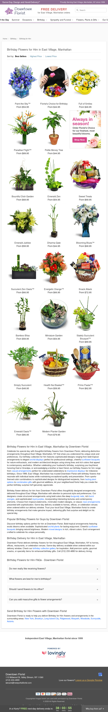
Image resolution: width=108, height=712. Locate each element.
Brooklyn (39, 618)
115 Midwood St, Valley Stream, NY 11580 (24, 677)
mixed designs (55, 529)
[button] (100, 700)
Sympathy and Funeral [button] (61, 19)
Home (5, 38)
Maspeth (75, 618)
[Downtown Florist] (18, 11)
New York (29, 618)
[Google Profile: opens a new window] (100, 674)
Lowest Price (51, 56)
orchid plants (54, 526)
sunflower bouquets (91, 459)
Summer (16, 19)
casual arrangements (21, 470)
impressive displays (76, 470)
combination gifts (24, 481)
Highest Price (36, 56)
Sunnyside (95, 618)
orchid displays (37, 459)
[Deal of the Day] (85, 129)
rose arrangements (91, 501)
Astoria (10, 621)
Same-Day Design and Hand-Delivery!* (21, 2)
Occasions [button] (27, 19)
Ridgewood (65, 618)
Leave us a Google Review (88, 680)
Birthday (13, 38)
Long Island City (51, 618)
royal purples (38, 498)
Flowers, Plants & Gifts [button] (86, 19)
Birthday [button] (41, 19)
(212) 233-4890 (13, 679)
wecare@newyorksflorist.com (19, 682)
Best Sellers (20, 56)
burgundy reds (77, 496)
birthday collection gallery (44, 548)
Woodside (85, 618)
